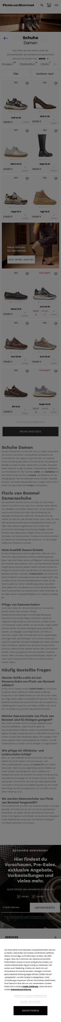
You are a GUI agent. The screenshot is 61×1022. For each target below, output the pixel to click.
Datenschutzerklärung (21, 989)
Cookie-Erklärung (30, 986)
